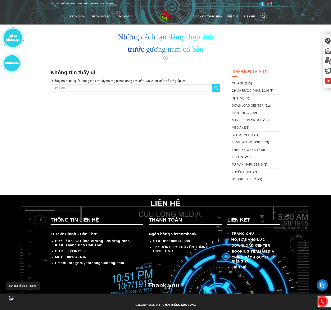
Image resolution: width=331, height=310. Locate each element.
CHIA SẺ (238, 83)
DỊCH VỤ (124, 16)
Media (237, 127)
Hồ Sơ (13, 37)
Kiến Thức (240, 113)
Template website (247, 142)
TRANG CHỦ (78, 16)
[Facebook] (262, 4)
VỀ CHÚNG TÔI (101, 16)
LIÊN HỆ (249, 16)
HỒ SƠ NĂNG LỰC (248, 239)
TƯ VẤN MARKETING (247, 164)
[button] (11, 298)
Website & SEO (244, 179)
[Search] (263, 16)
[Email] (270, 4)
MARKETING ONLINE (247, 120)
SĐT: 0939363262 (70, 251)
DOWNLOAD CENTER (251, 245)
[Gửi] (216, 88)
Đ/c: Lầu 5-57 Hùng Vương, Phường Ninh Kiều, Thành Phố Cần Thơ (92, 243)
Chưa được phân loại (250, 90)
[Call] (277, 4)
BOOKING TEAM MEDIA (253, 251)
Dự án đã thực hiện (208, 16)
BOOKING (12, 63)
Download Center (248, 105)
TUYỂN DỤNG (242, 172)
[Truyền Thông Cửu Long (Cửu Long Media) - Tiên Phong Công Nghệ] (165, 16)
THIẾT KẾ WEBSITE (246, 149)
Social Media (242, 135)
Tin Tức (233, 16)
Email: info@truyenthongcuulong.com (89, 263)
